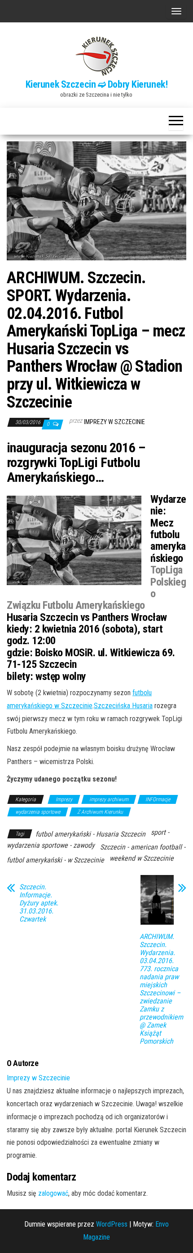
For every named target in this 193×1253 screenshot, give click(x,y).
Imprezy (64, 799)
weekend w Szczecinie (142, 858)
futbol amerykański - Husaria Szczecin (90, 834)
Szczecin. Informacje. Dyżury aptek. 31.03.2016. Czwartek (38, 903)
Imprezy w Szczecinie (114, 421)
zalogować (53, 1193)
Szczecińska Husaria (123, 705)
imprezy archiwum (108, 799)
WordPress (111, 1224)
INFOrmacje (157, 799)
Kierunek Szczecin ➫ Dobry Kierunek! (97, 84)
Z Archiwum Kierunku (100, 812)
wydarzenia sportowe (37, 812)
